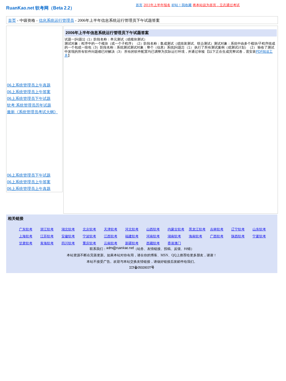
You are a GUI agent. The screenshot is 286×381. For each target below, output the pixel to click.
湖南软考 (174, 236)
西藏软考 (153, 243)
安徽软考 (68, 236)
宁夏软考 (259, 236)
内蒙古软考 (176, 229)
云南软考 (110, 243)
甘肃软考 (25, 243)
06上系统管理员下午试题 (29, 98)
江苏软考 (47, 236)
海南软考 (195, 236)
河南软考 (153, 236)
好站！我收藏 (181, 5)
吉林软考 (216, 229)
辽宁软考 (238, 229)
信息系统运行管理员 (56, 20)
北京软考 (89, 229)
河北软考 (132, 229)
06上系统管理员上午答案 (29, 92)
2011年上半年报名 (157, 5)
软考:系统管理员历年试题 (29, 105)
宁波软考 (89, 236)
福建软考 (132, 236)
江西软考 (110, 236)
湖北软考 (68, 229)
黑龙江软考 (197, 229)
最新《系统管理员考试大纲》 (32, 112)
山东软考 (259, 229)
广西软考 (216, 236)
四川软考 (68, 243)
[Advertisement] (34, 54)
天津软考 (110, 229)
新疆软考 (132, 243)
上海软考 (25, 236)
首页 (139, 5)
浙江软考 (47, 229)
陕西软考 (238, 236)
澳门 (177, 243)
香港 (171, 243)
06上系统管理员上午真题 (29, 85)
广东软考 (25, 229)
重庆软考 (89, 243)
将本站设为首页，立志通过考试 (216, 5)
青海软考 (47, 243)
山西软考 (153, 229)
